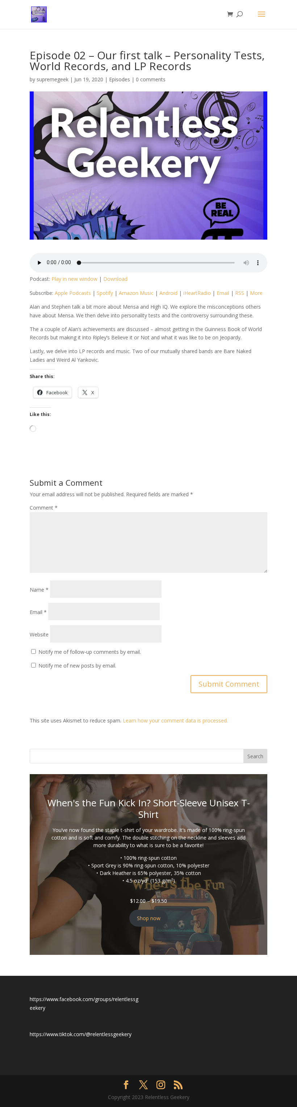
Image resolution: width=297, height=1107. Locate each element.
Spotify (105, 292)
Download (115, 278)
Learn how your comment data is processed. (175, 720)
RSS (239, 292)
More (256, 292)
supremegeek (52, 79)
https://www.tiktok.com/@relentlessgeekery (80, 1034)
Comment (44, 507)
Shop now (148, 918)
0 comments (151, 79)
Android (168, 292)
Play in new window (74, 278)
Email (223, 292)
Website (39, 634)
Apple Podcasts (73, 292)
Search (255, 756)
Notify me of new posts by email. (77, 665)
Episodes (119, 79)
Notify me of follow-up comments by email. (89, 651)
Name (39, 589)
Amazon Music (136, 292)
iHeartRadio (197, 292)
